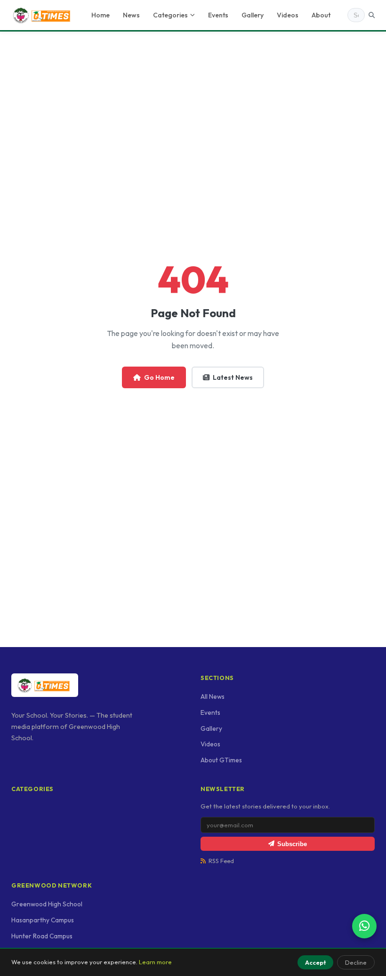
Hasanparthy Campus (42, 920)
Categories (170, 15)
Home (100, 15)
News (131, 15)
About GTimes (221, 760)
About (321, 15)
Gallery (252, 15)
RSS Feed (221, 860)
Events (218, 15)
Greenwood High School (46, 904)
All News (213, 696)
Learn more (155, 962)
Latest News (233, 377)
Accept (315, 962)
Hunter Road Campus (41, 936)
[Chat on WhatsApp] (364, 926)
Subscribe (292, 844)
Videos (287, 15)
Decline (356, 962)
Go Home (159, 377)
